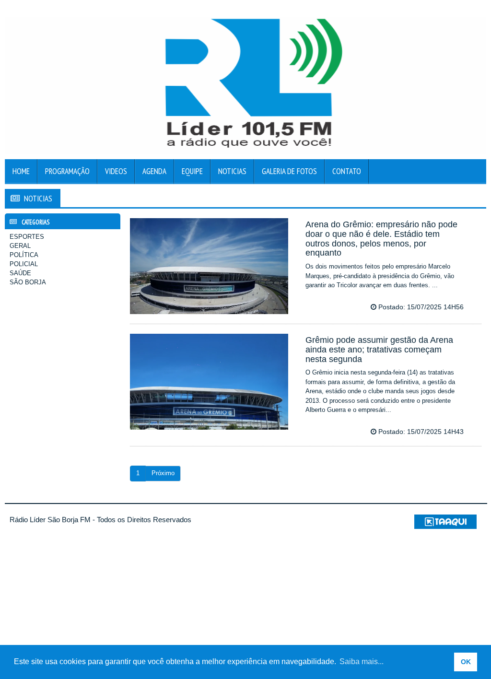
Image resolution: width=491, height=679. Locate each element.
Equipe (192, 171)
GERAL (20, 245)
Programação (67, 171)
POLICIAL (24, 264)
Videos (116, 171)
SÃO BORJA (28, 282)
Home (21, 171)
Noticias (232, 171)
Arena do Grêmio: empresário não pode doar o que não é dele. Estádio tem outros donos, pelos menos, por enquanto (381, 239)
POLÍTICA (24, 254)
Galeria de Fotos (289, 171)
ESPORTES (27, 236)
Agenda (154, 171)
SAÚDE (20, 273)
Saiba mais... (361, 661)
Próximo (163, 473)
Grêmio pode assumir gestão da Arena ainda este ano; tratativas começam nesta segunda (379, 349)
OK (466, 662)
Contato (346, 171)
